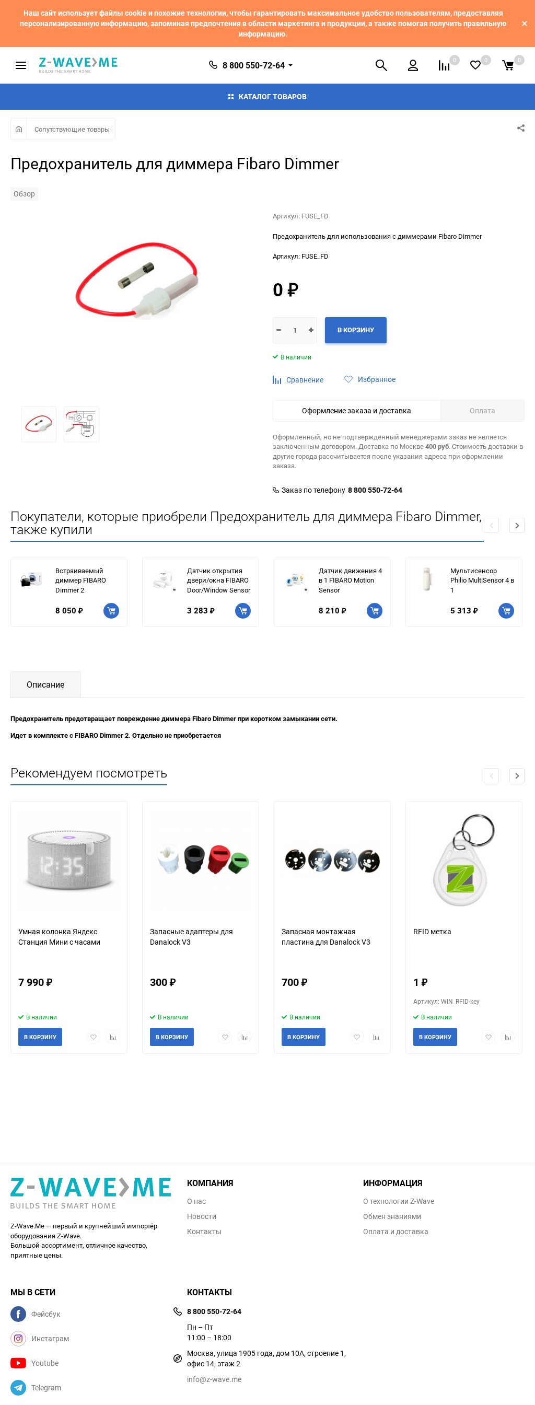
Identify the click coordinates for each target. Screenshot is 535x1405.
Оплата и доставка (395, 1231)
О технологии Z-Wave (398, 1201)
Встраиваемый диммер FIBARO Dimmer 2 (80, 580)
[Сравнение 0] (444, 65)
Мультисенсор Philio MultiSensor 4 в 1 (482, 580)
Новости (201, 1216)
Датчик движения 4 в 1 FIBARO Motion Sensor (350, 580)
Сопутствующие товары (72, 129)
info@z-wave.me (214, 1379)
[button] (517, 525)
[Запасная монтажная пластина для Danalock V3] (332, 860)
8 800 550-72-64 (375, 490)
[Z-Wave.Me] (90, 1194)
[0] (508, 65)
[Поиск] (381, 65)
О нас (196, 1201)
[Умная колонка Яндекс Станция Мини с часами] (69, 860)
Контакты (204, 1231)
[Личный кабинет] (413, 65)
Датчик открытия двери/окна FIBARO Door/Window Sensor (218, 580)
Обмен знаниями (392, 1216)
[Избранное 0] (475, 65)
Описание (45, 684)
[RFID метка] (464, 860)
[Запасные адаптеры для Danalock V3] (200, 860)
